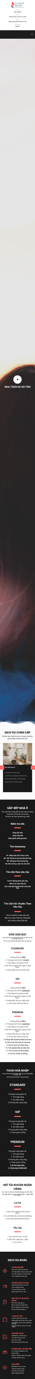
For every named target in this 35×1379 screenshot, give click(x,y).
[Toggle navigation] (32, 34)
